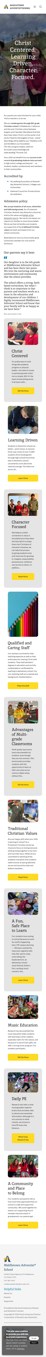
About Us (8, 1293)
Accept (34, 1338)
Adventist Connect (15, 1311)
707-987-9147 (9, 1281)
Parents (7, 1297)
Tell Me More (23, 391)
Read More (23, 576)
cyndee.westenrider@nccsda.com (16, 1284)
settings (20, 1348)
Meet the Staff (23, 685)
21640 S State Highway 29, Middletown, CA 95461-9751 (19, 1275)
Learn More (23, 478)
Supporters (8, 1301)
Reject (34, 1343)
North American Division (28, 1308)
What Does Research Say (23, 1138)
